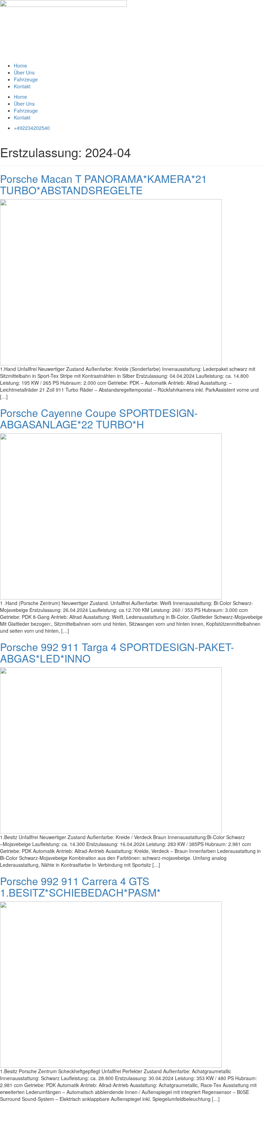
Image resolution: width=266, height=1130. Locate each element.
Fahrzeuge (26, 79)
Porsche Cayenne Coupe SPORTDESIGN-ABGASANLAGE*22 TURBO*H (99, 418)
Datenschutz (42, 1109)
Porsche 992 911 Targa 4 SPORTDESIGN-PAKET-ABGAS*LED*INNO (117, 652)
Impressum (12, 1109)
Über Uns (24, 72)
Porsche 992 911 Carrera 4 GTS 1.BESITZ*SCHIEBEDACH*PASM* (80, 886)
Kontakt (22, 86)
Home (20, 65)
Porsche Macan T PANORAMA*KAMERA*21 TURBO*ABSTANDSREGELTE (103, 184)
